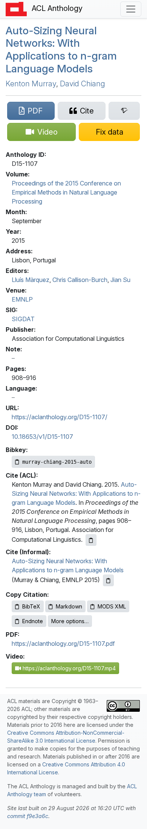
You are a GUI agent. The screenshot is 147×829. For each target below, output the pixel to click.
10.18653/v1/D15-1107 (42, 436)
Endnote (32, 621)
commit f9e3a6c (27, 816)
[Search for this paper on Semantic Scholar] (124, 111)
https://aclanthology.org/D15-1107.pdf (63, 643)
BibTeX (31, 606)
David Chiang (82, 83)
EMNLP (22, 299)
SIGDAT (23, 319)
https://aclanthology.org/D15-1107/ (59, 417)
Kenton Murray (31, 83)
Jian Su (120, 279)
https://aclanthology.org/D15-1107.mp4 (68, 668)
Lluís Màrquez (30, 279)
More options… (70, 621)
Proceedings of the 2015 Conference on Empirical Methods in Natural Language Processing (66, 192)
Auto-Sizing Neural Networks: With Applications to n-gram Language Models (61, 49)
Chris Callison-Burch (79, 279)
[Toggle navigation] (130, 9)
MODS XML (112, 606)
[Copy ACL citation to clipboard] (91, 540)
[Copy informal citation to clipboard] (108, 580)
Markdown (69, 606)
